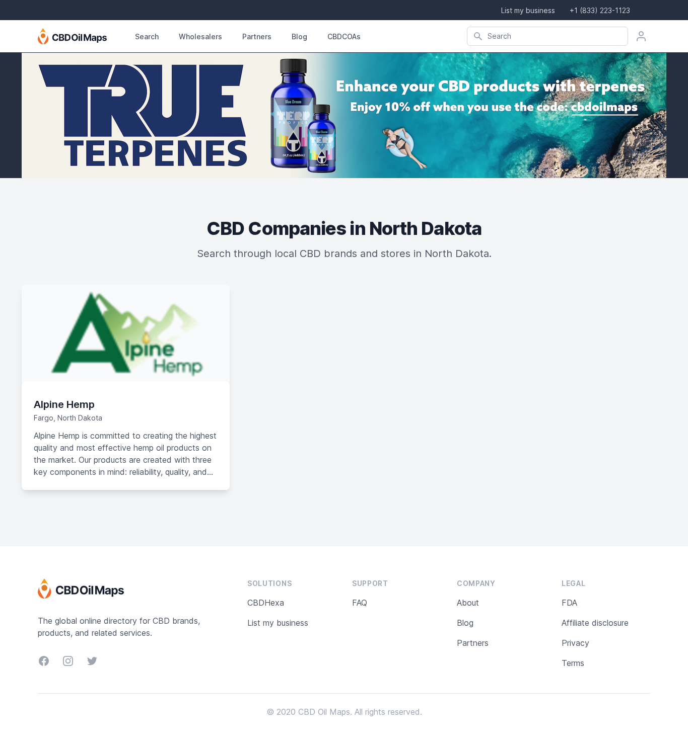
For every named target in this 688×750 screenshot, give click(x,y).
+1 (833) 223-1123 (600, 10)
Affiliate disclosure (595, 623)
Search (147, 36)
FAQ (359, 603)
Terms (573, 663)
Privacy (575, 643)
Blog (299, 36)
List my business (528, 10)
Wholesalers (200, 36)
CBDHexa (265, 603)
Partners (256, 36)
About (468, 603)
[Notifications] (641, 36)
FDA (569, 603)
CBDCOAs (344, 36)
